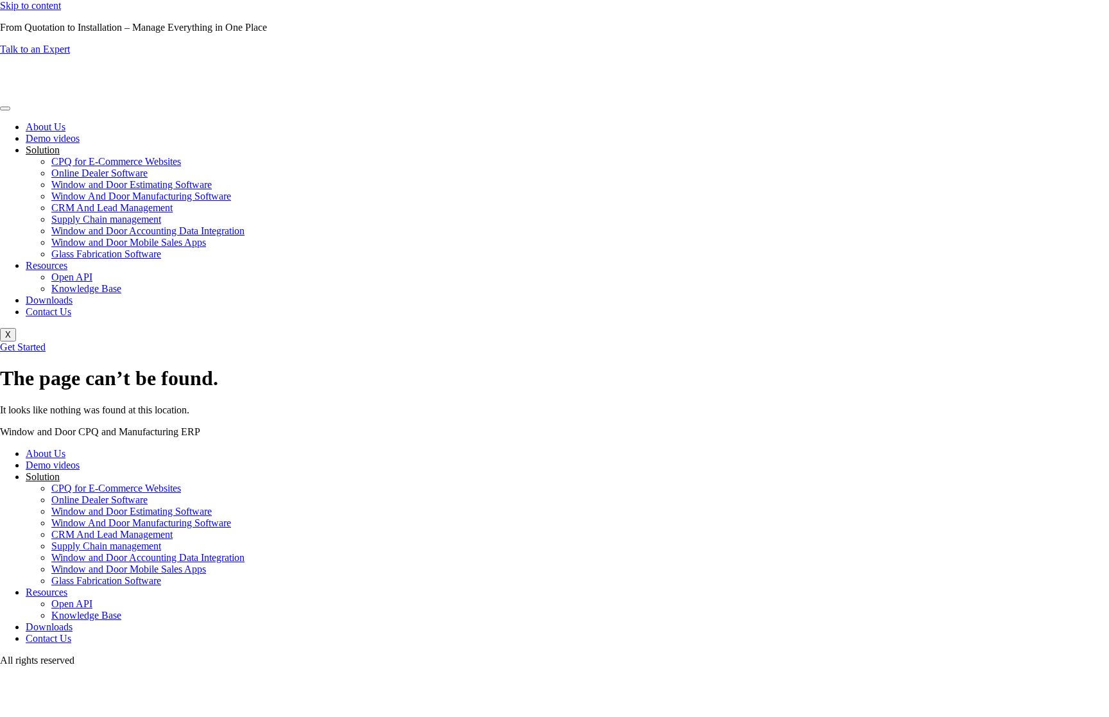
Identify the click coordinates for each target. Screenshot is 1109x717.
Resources (46, 265)
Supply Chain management (106, 219)
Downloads (49, 300)
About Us (45, 126)
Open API (71, 277)
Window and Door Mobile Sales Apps (128, 242)
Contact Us (48, 311)
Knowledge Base (86, 288)
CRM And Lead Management (112, 207)
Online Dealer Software (99, 173)
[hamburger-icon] (5, 108)
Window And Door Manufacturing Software (141, 196)
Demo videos (53, 138)
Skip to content (30, 5)
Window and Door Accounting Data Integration (148, 230)
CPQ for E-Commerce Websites (116, 161)
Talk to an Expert (35, 49)
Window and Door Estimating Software (131, 184)
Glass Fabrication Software (106, 253)
